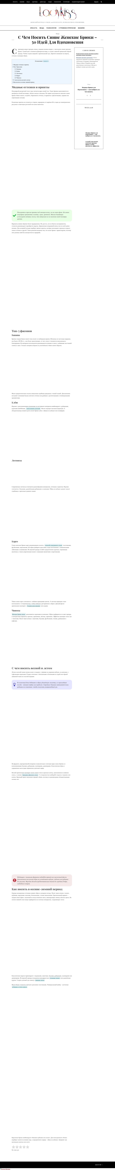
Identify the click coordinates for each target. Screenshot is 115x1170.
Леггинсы (18, 73)
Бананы (18, 69)
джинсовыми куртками (33, 408)
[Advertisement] (42, 474)
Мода (28, 1)
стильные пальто (55, 978)
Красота (15, 1)
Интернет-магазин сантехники (84, 57)
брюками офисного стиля (30, 775)
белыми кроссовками (33, 606)
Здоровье (35, 1)
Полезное (15, 5)
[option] (88, 81)
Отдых (50, 1)
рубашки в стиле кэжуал (19, 987)
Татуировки (66, 1)
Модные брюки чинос (18, 614)
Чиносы (18, 78)
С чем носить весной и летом (21, 80)
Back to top (98, 1164)
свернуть (45, 61)
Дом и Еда (43, 1)
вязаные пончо (39, 980)
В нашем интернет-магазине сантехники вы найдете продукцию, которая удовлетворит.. (87, 54)
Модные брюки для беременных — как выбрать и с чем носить (89, 90)
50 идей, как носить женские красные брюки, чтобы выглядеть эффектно (92, 144)
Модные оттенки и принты (21, 65)
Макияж (22, 1)
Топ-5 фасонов (17, 67)
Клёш (17, 71)
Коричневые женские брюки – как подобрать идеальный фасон (89, 118)
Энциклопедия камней (78, 1)
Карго (17, 75)
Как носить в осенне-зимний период (23, 82)
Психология (57, 1)
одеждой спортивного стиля (53, 545)
